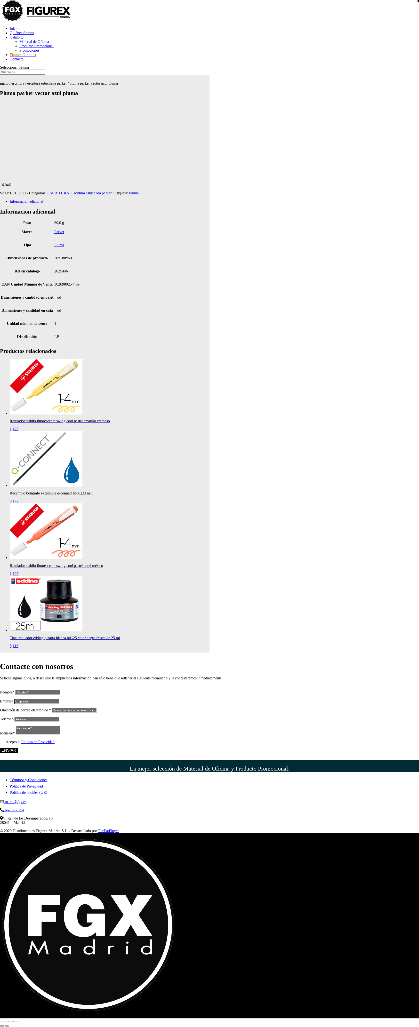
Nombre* (7, 692)
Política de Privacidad (38, 742)
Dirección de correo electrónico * (25, 710)
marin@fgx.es (15, 802)
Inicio (14, 28)
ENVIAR (8, 750)
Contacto (17, 59)
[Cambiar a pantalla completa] (7, 1021)
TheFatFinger (108, 831)
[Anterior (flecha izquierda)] (2, 1026)
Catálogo (17, 37)
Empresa (6, 701)
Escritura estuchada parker (47, 83)
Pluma (134, 193)
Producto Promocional (36, 46)
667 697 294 (14, 810)
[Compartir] (12, 1021)
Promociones (29, 50)
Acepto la (30, 742)
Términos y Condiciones (28, 780)
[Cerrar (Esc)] (16, 1021)
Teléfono (7, 719)
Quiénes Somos (22, 33)
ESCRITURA (17, 83)
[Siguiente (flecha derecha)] (7, 1026)
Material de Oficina (34, 42)
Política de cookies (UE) (28, 792)
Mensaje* (7, 733)
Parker (59, 232)
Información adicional (26, 201)
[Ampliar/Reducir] (2, 1021)
